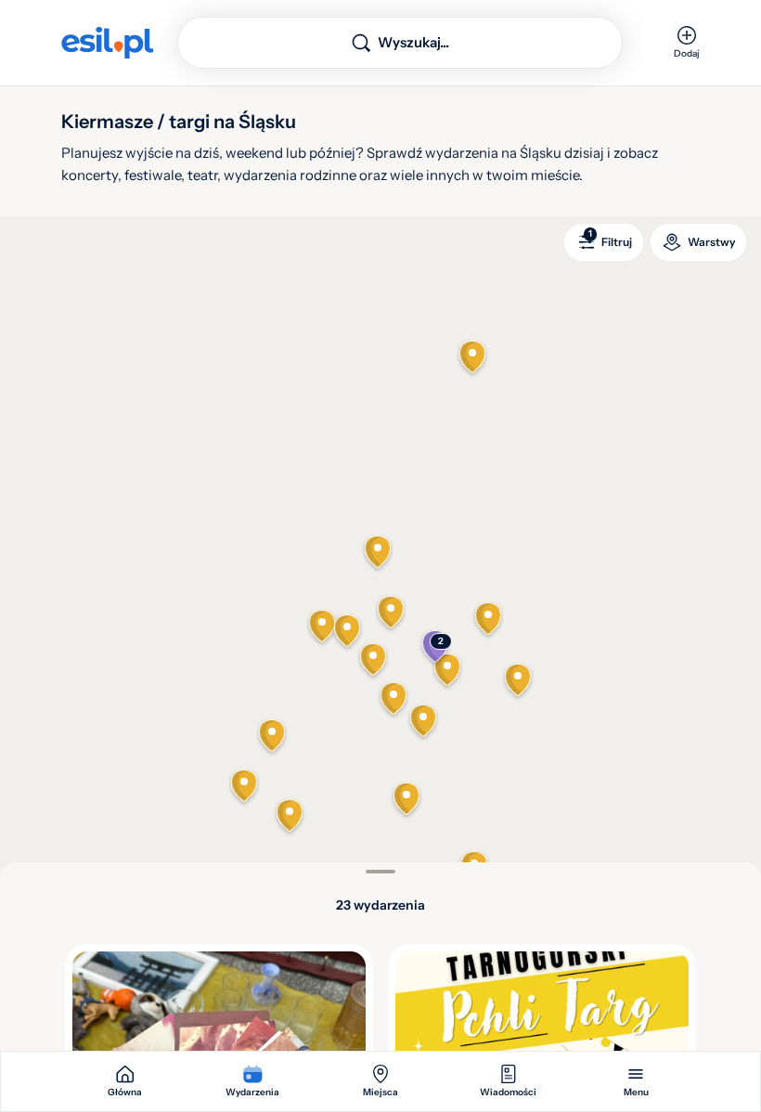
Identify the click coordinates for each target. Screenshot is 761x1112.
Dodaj (687, 53)
